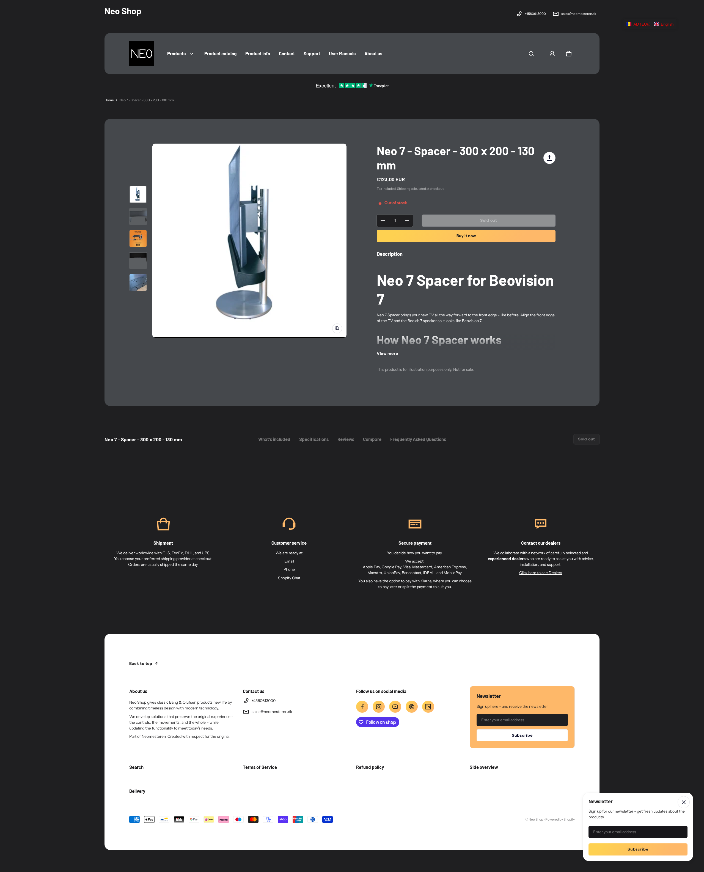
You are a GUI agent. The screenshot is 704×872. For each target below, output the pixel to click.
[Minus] (383, 221)
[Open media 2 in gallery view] (138, 216)
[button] (531, 54)
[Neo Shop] (141, 53)
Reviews (345, 439)
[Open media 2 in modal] (249, 241)
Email (289, 561)
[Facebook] (362, 707)
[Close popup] (684, 802)
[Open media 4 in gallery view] (138, 260)
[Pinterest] (412, 707)
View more (387, 353)
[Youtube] (395, 707)
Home (109, 100)
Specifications (314, 439)
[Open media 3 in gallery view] (138, 238)
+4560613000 (535, 14)
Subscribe (522, 735)
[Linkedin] (428, 707)
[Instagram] (379, 707)
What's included (274, 439)
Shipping (403, 189)
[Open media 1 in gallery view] (138, 194)
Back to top (140, 663)
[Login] (552, 54)
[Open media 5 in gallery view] (138, 282)
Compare (372, 439)
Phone (289, 569)
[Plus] (407, 221)
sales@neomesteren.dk (578, 14)
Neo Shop (536, 819)
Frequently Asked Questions (418, 439)
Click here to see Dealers (540, 572)
